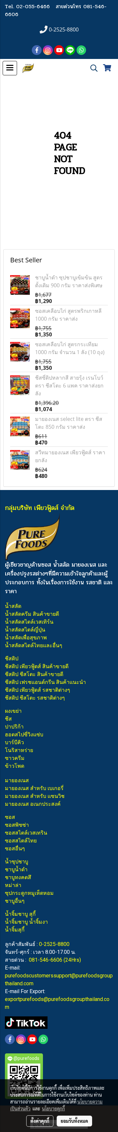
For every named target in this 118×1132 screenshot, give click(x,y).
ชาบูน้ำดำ (16, 869)
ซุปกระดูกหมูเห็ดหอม (29, 893)
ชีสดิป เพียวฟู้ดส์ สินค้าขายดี (37, 666)
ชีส (8, 719)
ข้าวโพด (14, 766)
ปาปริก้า (14, 727)
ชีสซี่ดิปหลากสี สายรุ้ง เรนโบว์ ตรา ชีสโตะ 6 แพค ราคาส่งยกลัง (69, 385)
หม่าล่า (13, 885)
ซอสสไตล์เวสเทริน (26, 833)
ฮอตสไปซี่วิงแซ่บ (24, 734)
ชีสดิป (11, 658)
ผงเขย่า (13, 711)
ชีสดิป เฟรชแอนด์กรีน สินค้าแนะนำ (45, 682)
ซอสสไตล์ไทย (21, 841)
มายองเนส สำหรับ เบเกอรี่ (34, 788)
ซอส (10, 817)
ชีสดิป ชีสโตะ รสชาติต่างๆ (35, 698)
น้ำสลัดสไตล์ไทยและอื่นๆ (33, 645)
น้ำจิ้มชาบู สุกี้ (20, 914)
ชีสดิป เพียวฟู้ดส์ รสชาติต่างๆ (37, 690)
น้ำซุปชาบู (16, 861)
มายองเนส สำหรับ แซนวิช (35, 796)
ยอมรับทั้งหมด (74, 1121)
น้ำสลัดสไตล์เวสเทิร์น (29, 622)
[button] (91, 68)
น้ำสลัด (13, 606)
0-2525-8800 (54, 944)
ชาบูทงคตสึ (18, 877)
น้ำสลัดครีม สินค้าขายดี (32, 614)
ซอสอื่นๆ (15, 848)
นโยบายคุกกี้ (53, 1108)
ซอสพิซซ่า (17, 825)
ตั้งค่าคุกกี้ (39, 1121)
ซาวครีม (15, 758)
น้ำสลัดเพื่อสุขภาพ (26, 637)
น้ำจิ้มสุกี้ (15, 930)
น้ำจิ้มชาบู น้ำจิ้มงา (26, 922)
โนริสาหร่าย (19, 750)
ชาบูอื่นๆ (15, 901)
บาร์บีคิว (14, 742)
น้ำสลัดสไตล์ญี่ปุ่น (25, 630)
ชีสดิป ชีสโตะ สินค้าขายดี (34, 674)
